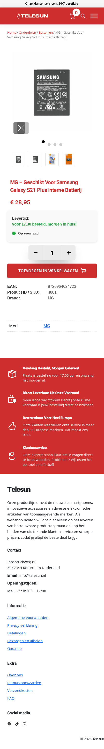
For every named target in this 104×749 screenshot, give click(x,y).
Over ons (15, 674)
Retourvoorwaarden (24, 682)
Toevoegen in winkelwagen (48, 270)
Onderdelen (27, 32)
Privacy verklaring (22, 625)
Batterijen (46, 32)
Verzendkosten (20, 690)
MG (47, 325)
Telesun (18, 489)
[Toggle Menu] (94, 16)
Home (11, 32)
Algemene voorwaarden (27, 617)
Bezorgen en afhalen (25, 640)
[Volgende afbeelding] (19, 128)
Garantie (14, 648)
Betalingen (16, 633)
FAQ (11, 698)
